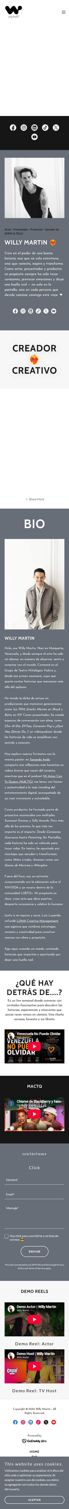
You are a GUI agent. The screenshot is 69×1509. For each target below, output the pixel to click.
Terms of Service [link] (37, 1268)
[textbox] (34, 1180)
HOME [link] (34, 1452)
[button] (63, 12)
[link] (13, 12)
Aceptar (34, 1499)
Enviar (34, 1251)
